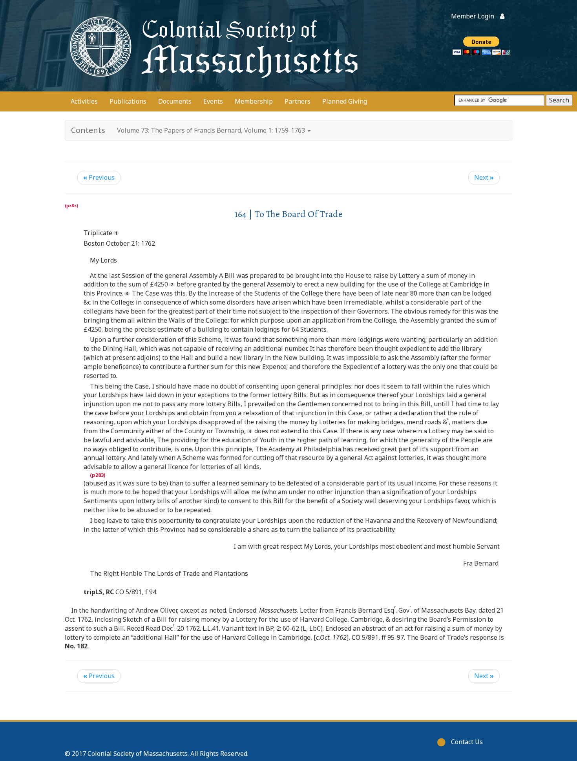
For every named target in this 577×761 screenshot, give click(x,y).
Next (484, 177)
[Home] (212, 46)
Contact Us (467, 741)
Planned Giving (344, 101)
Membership (254, 101)
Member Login (472, 16)
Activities (84, 101)
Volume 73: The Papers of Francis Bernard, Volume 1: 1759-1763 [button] (212, 130)
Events (213, 101)
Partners (297, 101)
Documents (175, 101)
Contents (88, 130)
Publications (128, 101)
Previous (99, 177)
